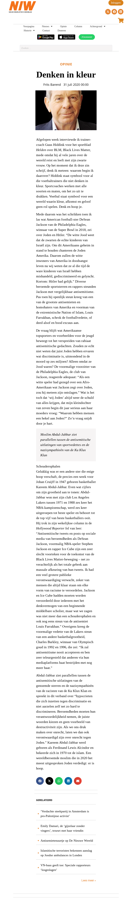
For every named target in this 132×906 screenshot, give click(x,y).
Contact (46, 30)
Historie (27, 30)
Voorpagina (28, 26)
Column (78, 26)
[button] (40, 781)
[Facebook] (114, 11)
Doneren (62, 30)
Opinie (63, 26)
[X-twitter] (108, 11)
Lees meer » (88, 880)
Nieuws (45, 26)
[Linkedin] (120, 11)
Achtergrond (96, 26)
